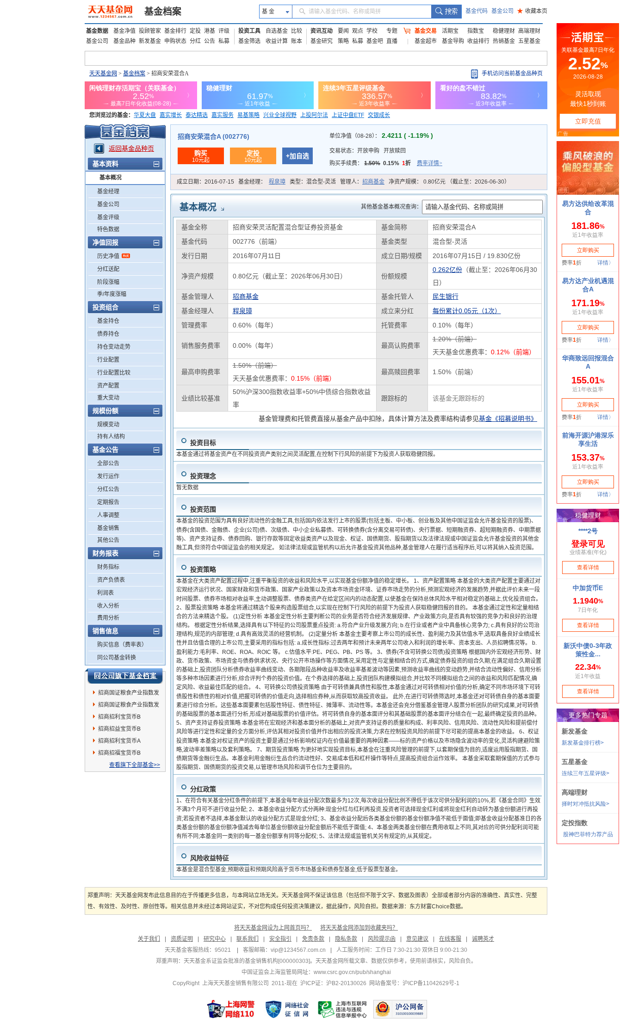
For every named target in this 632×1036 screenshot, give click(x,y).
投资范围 (203, 509)
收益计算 (277, 41)
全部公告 (108, 463)
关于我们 (149, 939)
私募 (223, 41)
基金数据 (97, 31)
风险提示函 (382, 939)
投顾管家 (150, 31)
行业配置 (108, 360)
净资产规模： (449, 182)
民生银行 (446, 296)
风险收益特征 (209, 858)
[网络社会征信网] (286, 1009)
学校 (372, 31)
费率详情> (429, 163)
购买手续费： (385, 163)
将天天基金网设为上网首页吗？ (273, 928)
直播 (391, 41)
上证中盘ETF (348, 115)
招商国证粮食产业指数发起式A (128, 694)
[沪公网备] (400, 1009)
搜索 (446, 11)
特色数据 (108, 229)
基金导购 (453, 41)
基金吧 (374, 41)
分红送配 (108, 269)
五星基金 (529, 41)
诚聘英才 (483, 939)
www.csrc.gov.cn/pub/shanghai (352, 972)
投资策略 (203, 569)
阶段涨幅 (108, 282)
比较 (296, 31)
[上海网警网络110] (230, 1009)
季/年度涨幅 (111, 294)
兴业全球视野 (280, 115)
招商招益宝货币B (119, 729)
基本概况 (110, 177)
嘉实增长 (171, 115)
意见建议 (417, 939)
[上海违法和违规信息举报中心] (342, 1009)
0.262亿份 (447, 269)
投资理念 (203, 476)
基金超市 (426, 41)
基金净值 (124, 31)
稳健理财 (504, 31)
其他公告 (108, 540)
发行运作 (108, 476)
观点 (357, 31)
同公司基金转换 (116, 657)
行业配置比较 (113, 373)
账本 (296, 41)
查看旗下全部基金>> (134, 765)
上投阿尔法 (314, 115)
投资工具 (249, 31)
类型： (313, 182)
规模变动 (108, 424)
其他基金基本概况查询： (391, 207)
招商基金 (373, 182)
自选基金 (277, 31)
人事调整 (108, 515)
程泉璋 (277, 182)
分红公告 (108, 489)
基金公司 (502, 11)
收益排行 (478, 41)
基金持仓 (108, 321)
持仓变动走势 (113, 347)
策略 (343, 41)
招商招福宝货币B (119, 753)
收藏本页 (532, 11)
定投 (195, 31)
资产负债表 (111, 580)
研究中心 (215, 939)
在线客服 (450, 939)
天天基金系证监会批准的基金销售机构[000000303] (247, 961)
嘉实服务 (222, 115)
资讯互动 (321, 31)
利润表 (105, 593)
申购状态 (175, 41)
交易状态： (367, 151)
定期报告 (108, 502)
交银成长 (379, 115)
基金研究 (321, 41)
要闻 (343, 31)
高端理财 (529, 31)
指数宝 (475, 31)
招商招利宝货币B (119, 717)
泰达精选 (197, 115)
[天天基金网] (111, 11)
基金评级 (108, 217)
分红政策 (203, 789)
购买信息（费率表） (122, 644)
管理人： (362, 182)
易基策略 (248, 115)
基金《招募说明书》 (508, 418)
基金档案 (162, 11)
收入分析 (108, 606)
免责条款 (313, 939)
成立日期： (205, 182)
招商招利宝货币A (119, 741)
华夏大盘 (145, 115)
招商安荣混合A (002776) (213, 136)
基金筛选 (249, 41)
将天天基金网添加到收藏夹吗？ (359, 928)
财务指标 (108, 567)
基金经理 (108, 191)
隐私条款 (346, 939)
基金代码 (476, 11)
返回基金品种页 (131, 148)
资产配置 (108, 385)
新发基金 (150, 41)
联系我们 (247, 939)
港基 (209, 31)
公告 (209, 41)
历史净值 (108, 256)
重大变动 (108, 398)
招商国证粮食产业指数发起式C (128, 706)
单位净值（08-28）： (381, 136)
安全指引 (280, 939)
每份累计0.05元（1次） (467, 310)
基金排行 (175, 31)
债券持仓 (108, 334)
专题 (391, 31)
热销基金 (504, 41)
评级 (223, 31)
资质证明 (182, 939)
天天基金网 (103, 73)
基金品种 (124, 41)
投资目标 (203, 442)
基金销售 (108, 528)
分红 (195, 41)
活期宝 (450, 31)
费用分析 (108, 618)
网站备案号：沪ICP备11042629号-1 (414, 983)
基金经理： (261, 182)
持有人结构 (111, 436)
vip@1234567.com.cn (298, 950)
